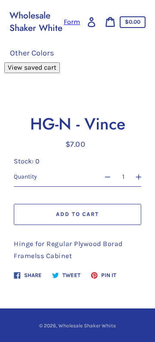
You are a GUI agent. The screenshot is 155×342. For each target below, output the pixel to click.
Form (72, 22)
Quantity (25, 176)
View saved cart (32, 67)
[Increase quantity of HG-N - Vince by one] (142, 176)
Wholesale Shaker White (35, 21)
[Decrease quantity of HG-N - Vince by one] (104, 176)
